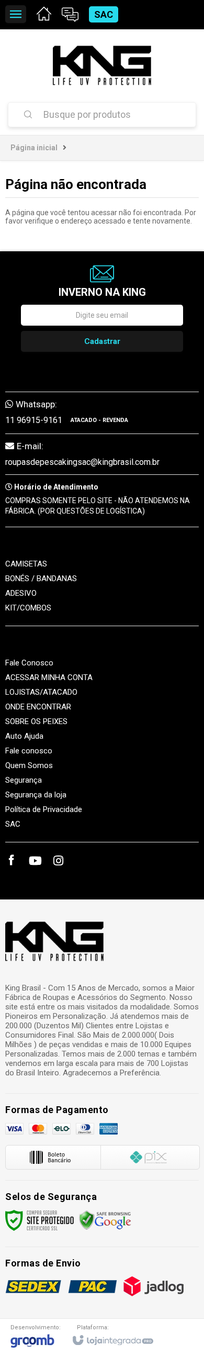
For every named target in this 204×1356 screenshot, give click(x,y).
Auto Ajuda (24, 736)
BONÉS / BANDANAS (41, 578)
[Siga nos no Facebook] (11, 862)
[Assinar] (102, 341)
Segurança (23, 780)
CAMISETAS (26, 564)
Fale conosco (28, 750)
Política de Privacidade (43, 809)
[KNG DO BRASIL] (102, 65)
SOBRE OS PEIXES (36, 721)
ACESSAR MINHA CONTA (49, 677)
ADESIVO (21, 593)
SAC (103, 14)
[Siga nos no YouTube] (34, 862)
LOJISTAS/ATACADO (41, 692)
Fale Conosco (29, 663)
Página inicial (34, 147)
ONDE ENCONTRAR (38, 707)
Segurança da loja (35, 794)
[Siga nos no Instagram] (58, 862)
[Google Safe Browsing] (105, 1220)
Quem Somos (29, 765)
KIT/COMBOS (28, 608)
